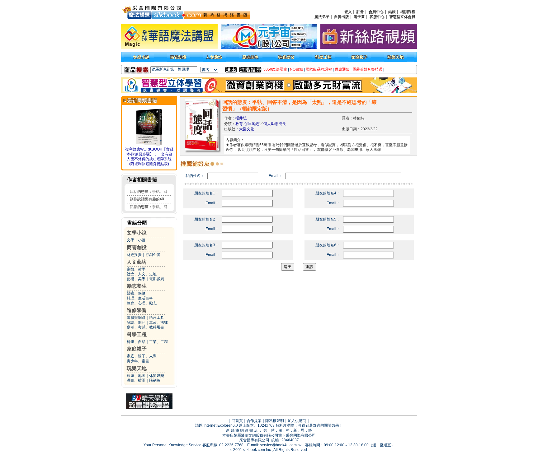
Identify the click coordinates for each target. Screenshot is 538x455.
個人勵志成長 (274, 124)
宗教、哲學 (136, 269)
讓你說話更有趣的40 (147, 199)
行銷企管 (152, 255)
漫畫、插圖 (136, 380)
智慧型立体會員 (402, 17)
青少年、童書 (138, 361)
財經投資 (134, 255)
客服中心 (377, 17)
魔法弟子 (321, 17)
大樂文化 (246, 129)
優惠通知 (342, 69)
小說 (141, 240)
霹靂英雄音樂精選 (367, 69)
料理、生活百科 (140, 298)
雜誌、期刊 (136, 322)
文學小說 (137, 232)
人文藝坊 (137, 262)
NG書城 (296, 69)
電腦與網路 (136, 317)
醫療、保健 (136, 293)
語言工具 (156, 317)
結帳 (392, 12)
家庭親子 (137, 348)
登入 (348, 12)
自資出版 (341, 17)
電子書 (359, 17)
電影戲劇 (156, 279)
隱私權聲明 (274, 421)
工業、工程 (158, 342)
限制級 (154, 380)
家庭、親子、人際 (142, 356)
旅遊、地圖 (136, 376)
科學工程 (137, 334)
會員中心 (376, 12)
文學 (130, 240)
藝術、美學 (136, 279)
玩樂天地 (137, 368)
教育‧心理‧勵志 (247, 124)
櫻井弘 (241, 118)
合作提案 (254, 421)
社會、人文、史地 (142, 274)
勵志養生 (137, 286)
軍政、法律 (158, 322)
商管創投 (137, 247)
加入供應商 (297, 421)
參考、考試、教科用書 (145, 327)
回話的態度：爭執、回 (148, 191)
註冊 (360, 12)
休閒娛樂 (156, 376)
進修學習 (137, 310)
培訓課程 (407, 12)
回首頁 (237, 421)
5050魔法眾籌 (275, 69)
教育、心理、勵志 (142, 303)
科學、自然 (136, 342)
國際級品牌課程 (319, 69)
